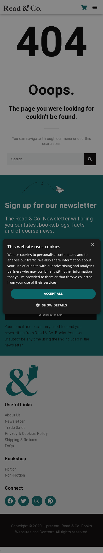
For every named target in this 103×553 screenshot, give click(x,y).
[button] (51, 305)
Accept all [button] (53, 293)
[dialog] (52, 276)
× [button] (92, 245)
